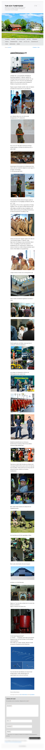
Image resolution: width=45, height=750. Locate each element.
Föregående (34, 47)
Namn (8, 721)
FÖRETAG (7, 41)
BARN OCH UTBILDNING (21, 39)
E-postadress (9, 726)
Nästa (38, 47)
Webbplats (8, 731)
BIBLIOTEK (29, 39)
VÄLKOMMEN (7, 39)
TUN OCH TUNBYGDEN (14, 6)
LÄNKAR (18, 44)
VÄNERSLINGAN (12, 44)
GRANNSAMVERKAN (13, 41)
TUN (20, 694)
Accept (40, 743)
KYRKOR (20, 41)
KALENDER (13, 39)
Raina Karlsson (24, 694)
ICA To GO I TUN (26, 41)
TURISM (6, 44)
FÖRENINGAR (34, 39)
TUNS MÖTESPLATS (34, 41)
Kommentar (9, 706)
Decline (34, 743)
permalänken (32, 694)
